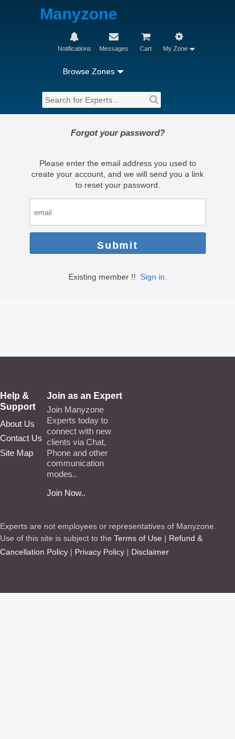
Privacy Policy (99, 551)
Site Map (16, 453)
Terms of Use (138, 538)
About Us (17, 424)
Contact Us (21, 438)
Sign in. (153, 276)
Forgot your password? (118, 133)
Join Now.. (66, 493)
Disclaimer (150, 551)
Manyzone (79, 14)
